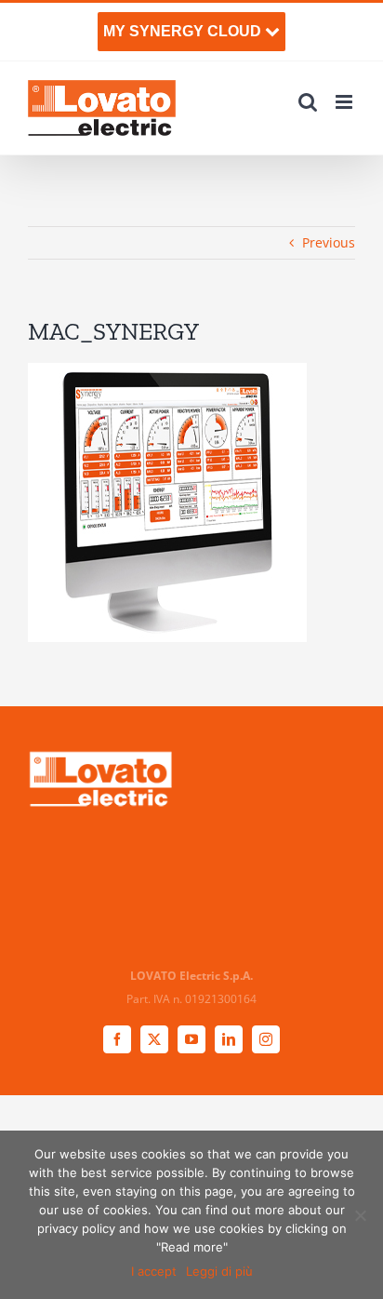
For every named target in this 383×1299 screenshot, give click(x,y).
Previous (328, 242)
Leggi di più (219, 1271)
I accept (154, 1271)
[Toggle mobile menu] (345, 102)
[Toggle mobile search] (307, 102)
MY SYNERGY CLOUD (184, 31)
